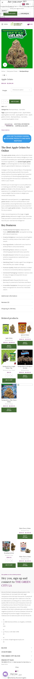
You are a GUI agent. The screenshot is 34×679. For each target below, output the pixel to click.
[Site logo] (17, 24)
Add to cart (15, 101)
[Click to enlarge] (5, 65)
